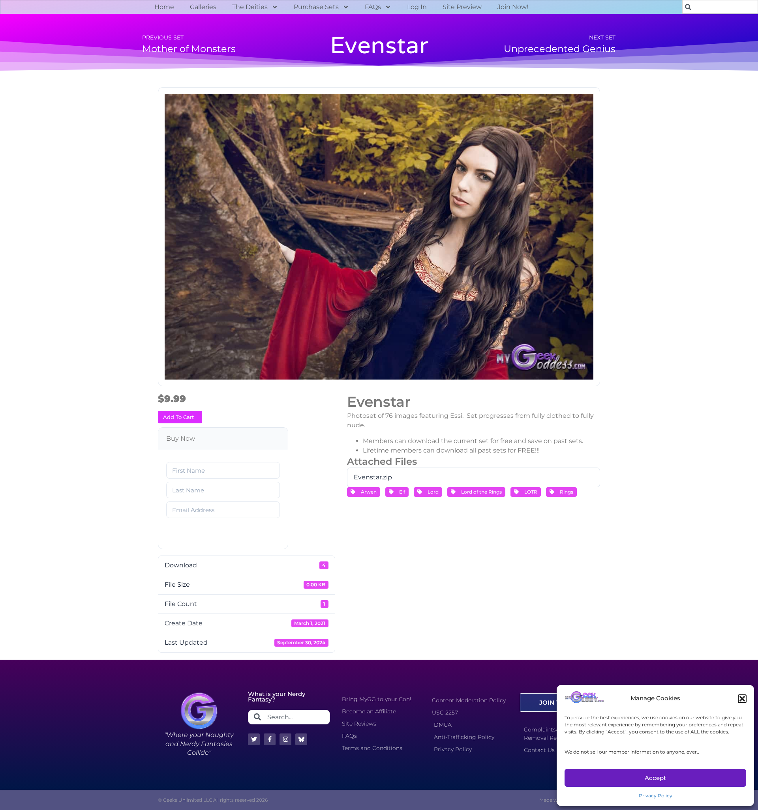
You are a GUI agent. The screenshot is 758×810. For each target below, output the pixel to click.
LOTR (529, 492)
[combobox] (289, 717)
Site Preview (462, 7)
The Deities (250, 7)
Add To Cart (178, 417)
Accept (655, 778)
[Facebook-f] (270, 739)
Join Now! (512, 7)
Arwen (367, 492)
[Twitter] (254, 739)
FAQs (373, 7)
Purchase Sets (316, 7)
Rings (565, 492)
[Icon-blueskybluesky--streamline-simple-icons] (301, 739)
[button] (742, 699)
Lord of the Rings (480, 492)
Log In (417, 7)
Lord (432, 492)
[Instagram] (285, 739)
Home (164, 7)
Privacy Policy (655, 796)
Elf (401, 492)
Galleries (203, 7)
